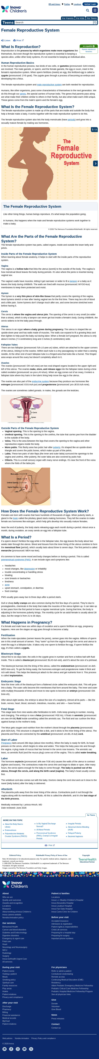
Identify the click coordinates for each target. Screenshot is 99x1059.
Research (6, 909)
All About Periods (43, 830)
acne (7, 585)
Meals (5, 977)
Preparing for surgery (60, 936)
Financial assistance (11, 1015)
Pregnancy (6, 743)
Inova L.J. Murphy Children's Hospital (67, 900)
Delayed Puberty (74, 833)
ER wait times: (54, 4)
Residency (56, 983)
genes (23, 94)
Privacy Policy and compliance (43, 1038)
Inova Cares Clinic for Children (64, 912)
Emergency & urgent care (13, 938)
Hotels (5, 991)
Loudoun (77, 4)
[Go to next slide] (95, 163)
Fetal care (6, 941)
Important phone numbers (62, 938)
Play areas (7, 988)
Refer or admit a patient (61, 971)
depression (29, 569)
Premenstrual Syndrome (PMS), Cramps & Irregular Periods (47, 836)
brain (15, 518)
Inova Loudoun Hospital (61, 906)
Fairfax (67, 4)
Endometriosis (10, 830)
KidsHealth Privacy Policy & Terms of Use (51, 855)
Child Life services (59, 930)
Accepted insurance (59, 921)
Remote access (58, 977)
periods (71, 119)
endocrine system (40, 381)
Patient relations (9, 994)
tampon (73, 281)
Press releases (57, 1019)
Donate (54, 1004)
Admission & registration (61, 924)
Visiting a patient (9, 974)
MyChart (6, 1021)
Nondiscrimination (22, 1038)
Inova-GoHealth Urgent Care (14, 959)
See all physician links (61, 994)
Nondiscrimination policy (13, 918)
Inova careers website (11, 915)
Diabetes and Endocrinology (14, 933)
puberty (56, 447)
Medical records (9, 1018)
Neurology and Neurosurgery (14, 947)
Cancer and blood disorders (14, 930)
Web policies (7, 1038)
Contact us (56, 1028)
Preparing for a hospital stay (63, 933)
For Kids (80, 18)
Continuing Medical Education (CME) (67, 980)
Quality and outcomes (11, 900)
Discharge (6, 1006)
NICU (4, 950)
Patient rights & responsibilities (64, 927)
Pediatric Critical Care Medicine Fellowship (69, 988)
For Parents (68, 18)
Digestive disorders (10, 936)
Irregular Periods (74, 824)
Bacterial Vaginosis (75, 836)
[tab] (91, 815)
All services (7, 962)
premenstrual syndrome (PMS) (16, 559)
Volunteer (55, 1006)
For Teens (92, 18)
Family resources (9, 986)
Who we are (7, 897)
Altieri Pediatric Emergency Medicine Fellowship (72, 986)
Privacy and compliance (12, 997)
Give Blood (56, 1009)
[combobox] (53, 22)
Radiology (6, 953)
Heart (4, 944)
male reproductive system (49, 84)
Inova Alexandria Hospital (62, 903)
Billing (5, 1012)
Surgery (5, 956)
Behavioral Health (10, 927)
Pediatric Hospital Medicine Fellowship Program (72, 991)
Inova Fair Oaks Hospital (62, 909)
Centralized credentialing (62, 974)
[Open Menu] (95, 10)
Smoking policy (9, 980)
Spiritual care (8, 983)
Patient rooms (8, 971)
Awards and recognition (12, 903)
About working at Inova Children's (16, 912)
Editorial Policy (15, 855)
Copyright (86, 855)
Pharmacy (6, 1009)
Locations (6, 906)
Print (18, 40)
